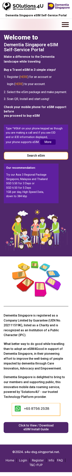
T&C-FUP (36, 465)
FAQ (60, 460)
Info (51, 460)
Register (38, 460)
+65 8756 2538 (36, 409)
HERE (24, 77)
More (47, 142)
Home (10, 460)
